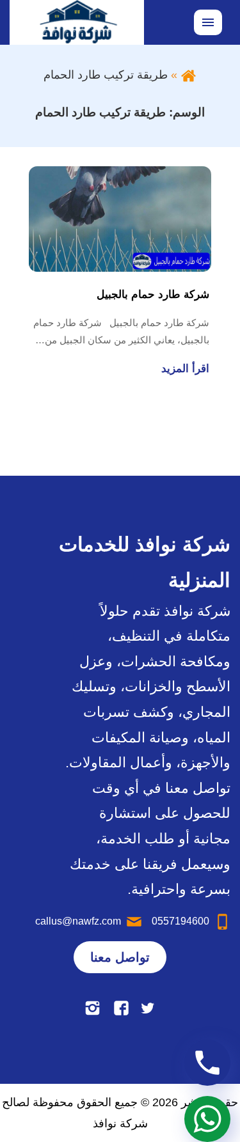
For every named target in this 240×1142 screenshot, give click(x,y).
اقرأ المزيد (185, 369)
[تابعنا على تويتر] (148, 1008)
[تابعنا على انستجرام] (92, 1008)
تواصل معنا (120, 957)
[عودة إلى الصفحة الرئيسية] (188, 74)
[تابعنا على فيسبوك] (121, 1008)
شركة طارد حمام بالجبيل (153, 294)
